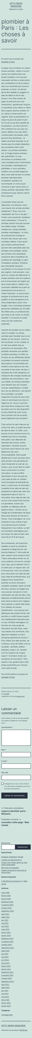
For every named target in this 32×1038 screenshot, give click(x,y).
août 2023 (5, 984)
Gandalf (6, 694)
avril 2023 (5, 997)
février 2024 (6, 966)
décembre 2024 (7, 939)
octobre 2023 (6, 978)
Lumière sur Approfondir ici (11, 860)
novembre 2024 (7, 942)
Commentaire (7, 727)
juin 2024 (4, 954)
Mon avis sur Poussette (10, 868)
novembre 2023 (7, 975)
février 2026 (6, 896)
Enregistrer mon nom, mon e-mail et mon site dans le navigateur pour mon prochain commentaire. (17, 786)
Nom (3, 750)
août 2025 (5, 914)
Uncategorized (20, 696)
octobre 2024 (6, 945)
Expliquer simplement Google (12, 857)
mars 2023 (5, 1000)
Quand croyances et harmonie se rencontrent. (13, 871)
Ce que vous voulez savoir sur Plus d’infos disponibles (14, 864)
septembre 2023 (7, 981)
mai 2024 (4, 957)
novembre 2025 (7, 905)
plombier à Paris (8, 62)
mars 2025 (5, 929)
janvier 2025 (6, 935)
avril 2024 (5, 960)
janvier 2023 (6, 1006)
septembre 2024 (7, 948)
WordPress (23, 1030)
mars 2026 (5, 893)
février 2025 (6, 932)
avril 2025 (5, 926)
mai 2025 (4, 923)
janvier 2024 (6, 969)
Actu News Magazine (13, 1025)
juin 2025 (4, 920)
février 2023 (6, 1003)
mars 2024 (5, 963)
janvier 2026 (6, 899)
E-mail (4, 761)
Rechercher (5, 843)
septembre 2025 (7, 911)
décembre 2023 (7, 972)
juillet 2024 (5, 951)
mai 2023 (4, 994)
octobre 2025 (6, 908)
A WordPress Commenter (10, 881)
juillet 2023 (5, 988)
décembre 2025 (7, 902)
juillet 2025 (5, 917)
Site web (4, 772)
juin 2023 (4, 991)
